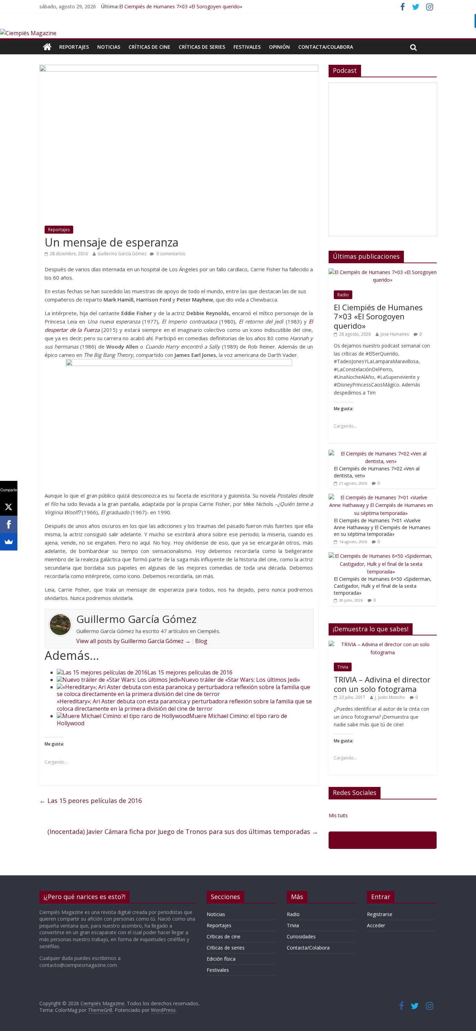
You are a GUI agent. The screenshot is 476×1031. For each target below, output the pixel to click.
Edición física (221, 958)
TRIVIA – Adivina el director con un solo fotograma (382, 684)
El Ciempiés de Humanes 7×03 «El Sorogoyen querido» (180, 6)
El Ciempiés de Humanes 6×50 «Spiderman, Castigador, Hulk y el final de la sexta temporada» (382, 586)
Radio (343, 295)
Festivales (247, 47)
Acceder (376, 925)
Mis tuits (338, 815)
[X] (8, 507)
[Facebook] (8, 524)
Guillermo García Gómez (122, 254)
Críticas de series (202, 47)
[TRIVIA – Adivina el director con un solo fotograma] (383, 644)
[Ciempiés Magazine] (28, 33)
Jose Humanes (395, 334)
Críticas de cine (149, 47)
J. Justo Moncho (390, 697)
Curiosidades (301, 936)
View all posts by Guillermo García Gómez (133, 641)
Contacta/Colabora (325, 47)
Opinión (279, 47)
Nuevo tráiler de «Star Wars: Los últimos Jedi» (240, 680)
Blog (201, 641)
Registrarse (379, 914)
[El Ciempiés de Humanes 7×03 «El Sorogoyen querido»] (383, 272)
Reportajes (74, 47)
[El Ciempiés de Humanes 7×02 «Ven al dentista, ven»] (381, 453)
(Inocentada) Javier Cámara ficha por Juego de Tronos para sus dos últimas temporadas (182, 831)
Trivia (342, 667)
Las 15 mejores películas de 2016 (189, 672)
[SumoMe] (8, 541)
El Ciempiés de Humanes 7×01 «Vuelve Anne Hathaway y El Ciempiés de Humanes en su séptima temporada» (382, 527)
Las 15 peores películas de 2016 (90, 800)
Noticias (108, 47)
